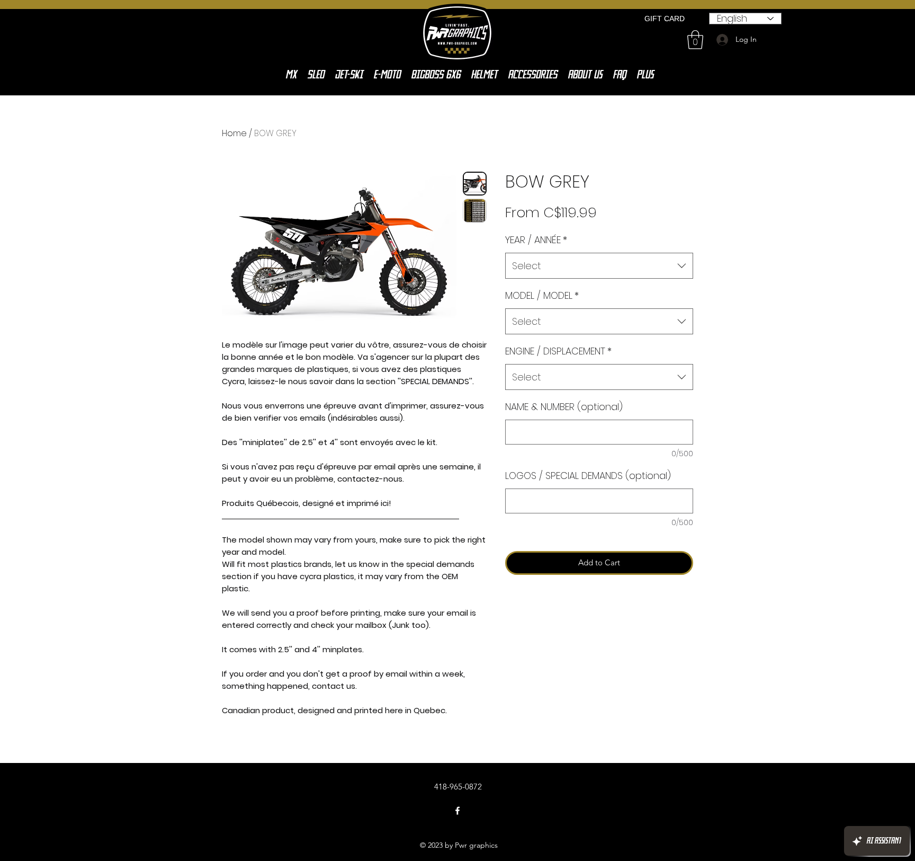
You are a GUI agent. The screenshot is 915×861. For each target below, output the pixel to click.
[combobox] (599, 266)
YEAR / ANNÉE (536, 239)
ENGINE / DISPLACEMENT (558, 351)
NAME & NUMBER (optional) (564, 406)
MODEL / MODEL (542, 295)
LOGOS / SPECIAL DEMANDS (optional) (588, 475)
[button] (695, 39)
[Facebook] (457, 810)
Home (234, 133)
